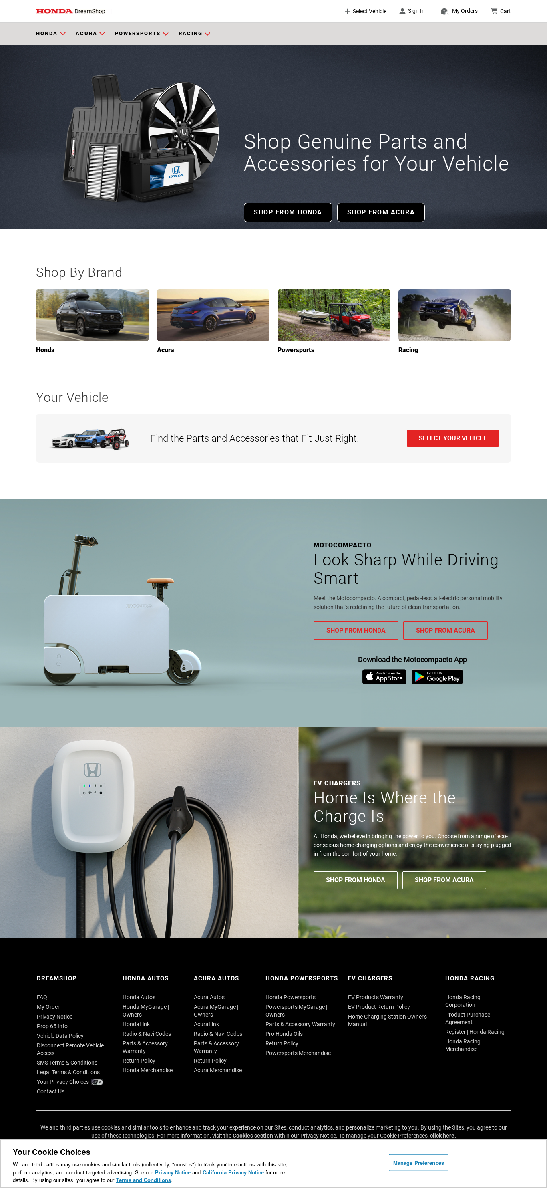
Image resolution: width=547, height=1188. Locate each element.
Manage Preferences (418, 1162)
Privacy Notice (173, 1172)
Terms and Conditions (143, 1180)
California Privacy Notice (233, 1172)
